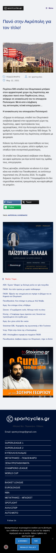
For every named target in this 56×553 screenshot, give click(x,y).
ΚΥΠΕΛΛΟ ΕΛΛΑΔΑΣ (16, 453)
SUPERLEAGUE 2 (14, 448)
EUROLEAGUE (12, 487)
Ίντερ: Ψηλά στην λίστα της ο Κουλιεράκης (20, 330)
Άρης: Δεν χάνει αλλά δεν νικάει (16, 321)
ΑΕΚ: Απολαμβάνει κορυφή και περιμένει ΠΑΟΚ (22, 335)
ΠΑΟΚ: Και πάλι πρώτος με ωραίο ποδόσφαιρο (21, 289)
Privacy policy (28, 547)
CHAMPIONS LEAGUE (16, 468)
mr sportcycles (35, 77)
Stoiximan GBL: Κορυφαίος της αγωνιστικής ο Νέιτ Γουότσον (27, 326)
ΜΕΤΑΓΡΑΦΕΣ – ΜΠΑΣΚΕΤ (18, 498)
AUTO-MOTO (11, 513)
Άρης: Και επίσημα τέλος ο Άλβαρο (16, 305)
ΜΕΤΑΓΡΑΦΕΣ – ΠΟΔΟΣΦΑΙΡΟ (21, 458)
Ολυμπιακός (22, 215)
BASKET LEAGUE (14, 482)
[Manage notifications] (6, 547)
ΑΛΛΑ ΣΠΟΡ (11, 508)
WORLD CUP (11, 473)
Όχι (36, 541)
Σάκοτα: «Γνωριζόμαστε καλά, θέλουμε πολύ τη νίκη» (24, 310)
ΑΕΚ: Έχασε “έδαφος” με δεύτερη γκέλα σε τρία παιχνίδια (26, 285)
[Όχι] (52, 538)
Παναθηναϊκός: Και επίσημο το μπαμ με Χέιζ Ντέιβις (23, 301)
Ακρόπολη (12, 215)
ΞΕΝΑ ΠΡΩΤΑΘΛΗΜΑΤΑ (17, 463)
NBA (7, 492)
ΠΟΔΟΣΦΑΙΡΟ (13, 77)
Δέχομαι (22, 541)
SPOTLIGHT (11, 503)
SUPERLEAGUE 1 (14, 443)
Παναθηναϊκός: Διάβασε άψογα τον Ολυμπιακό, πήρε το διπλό (27, 339)
